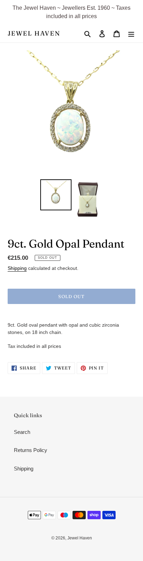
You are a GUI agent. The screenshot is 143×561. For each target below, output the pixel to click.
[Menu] (131, 33)
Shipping (17, 268)
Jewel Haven (34, 33)
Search (22, 432)
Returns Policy (30, 450)
